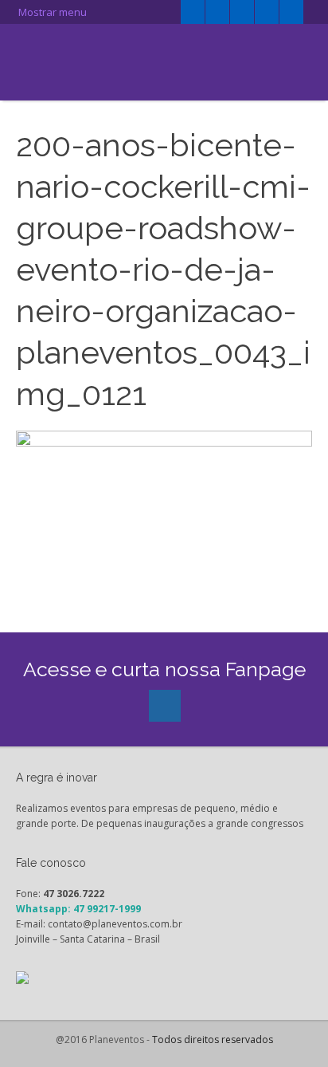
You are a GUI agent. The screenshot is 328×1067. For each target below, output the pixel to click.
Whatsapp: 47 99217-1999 (78, 908)
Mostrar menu (51, 12)
